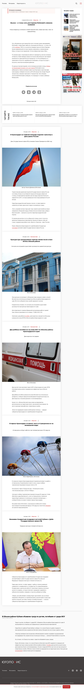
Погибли (48, 645)
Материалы (12, 3)
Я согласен (66, 686)
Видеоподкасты (21, 3)
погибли (27, 316)
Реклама (4, 3)
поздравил (15, 228)
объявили (48, 505)
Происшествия (34, 236)
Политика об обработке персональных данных (61, 682)
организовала (18, 650)
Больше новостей (31, 101)
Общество (35, 20)
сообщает (17, 47)
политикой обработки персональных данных (40, 686)
